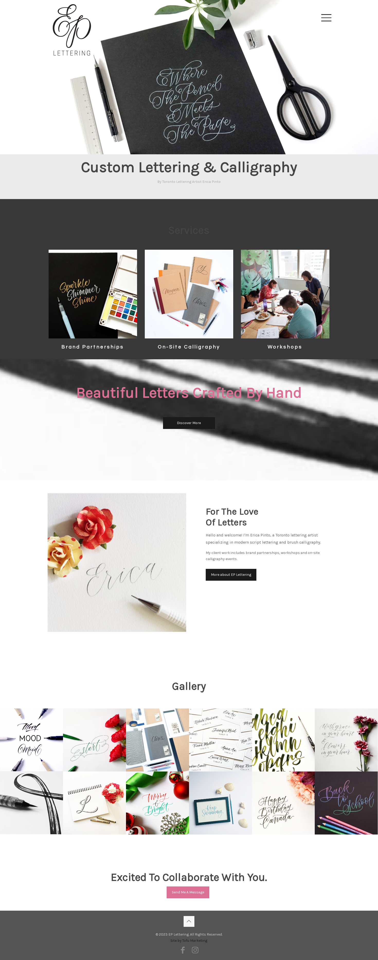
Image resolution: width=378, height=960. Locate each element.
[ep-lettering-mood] (31, 739)
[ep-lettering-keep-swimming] (220, 803)
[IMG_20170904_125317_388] (346, 803)
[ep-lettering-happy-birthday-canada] (283, 803)
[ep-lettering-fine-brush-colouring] (283, 739)
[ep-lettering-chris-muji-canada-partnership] (157, 739)
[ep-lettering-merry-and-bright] (157, 803)
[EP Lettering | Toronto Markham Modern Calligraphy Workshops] (72, 17)
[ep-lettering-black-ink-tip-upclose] (31, 802)
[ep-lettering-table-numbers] (220, 739)
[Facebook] (182, 950)
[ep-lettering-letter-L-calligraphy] (94, 803)
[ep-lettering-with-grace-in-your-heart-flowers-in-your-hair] (346, 739)
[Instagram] (195, 950)
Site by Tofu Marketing (188, 940)
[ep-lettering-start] (94, 739)
